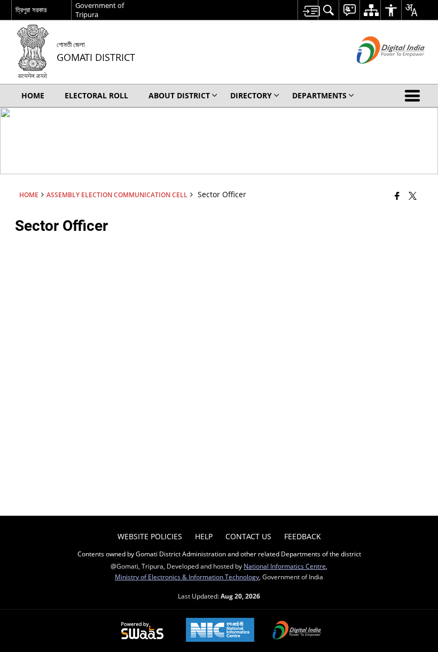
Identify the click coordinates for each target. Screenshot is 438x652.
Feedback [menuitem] (302, 536)
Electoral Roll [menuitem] (96, 95)
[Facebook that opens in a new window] (397, 195)
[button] (414, 95)
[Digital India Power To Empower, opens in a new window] (297, 631)
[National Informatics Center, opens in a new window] (220, 631)
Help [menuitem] (204, 536)
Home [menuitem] (32, 95)
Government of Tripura (99, 10)
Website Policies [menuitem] (150, 536)
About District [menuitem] (179, 95)
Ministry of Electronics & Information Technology (187, 576)
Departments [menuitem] (319, 95)
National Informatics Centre (285, 566)
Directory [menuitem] (251, 95)
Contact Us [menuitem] (248, 536)
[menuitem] (308, 10)
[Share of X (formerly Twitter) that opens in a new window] (412, 195)
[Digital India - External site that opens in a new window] (377, 72)
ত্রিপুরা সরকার (30, 9)
